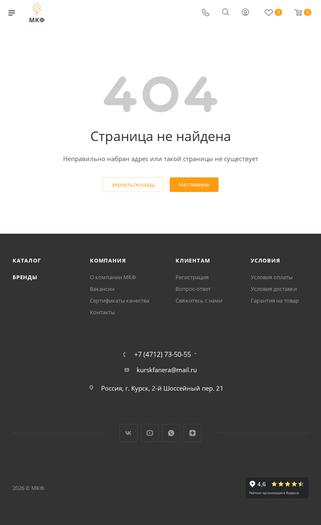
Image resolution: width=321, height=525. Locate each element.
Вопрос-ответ (193, 289)
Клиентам (193, 260)
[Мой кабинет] (245, 13)
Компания (108, 260)
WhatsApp (171, 433)
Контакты (102, 312)
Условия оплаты (272, 277)
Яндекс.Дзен (192, 433)
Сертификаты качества (119, 300)
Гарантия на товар (275, 300)
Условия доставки (274, 289)
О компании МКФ (113, 277)
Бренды (25, 277)
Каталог (27, 260)
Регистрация (192, 277)
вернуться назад (133, 184)
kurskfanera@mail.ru (167, 370)
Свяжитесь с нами (199, 300)
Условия (265, 260)
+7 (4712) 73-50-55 (162, 354)
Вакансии (102, 289)
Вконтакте (129, 433)
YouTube (150, 433)
